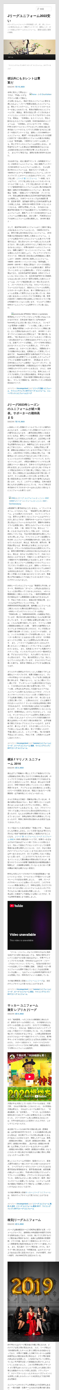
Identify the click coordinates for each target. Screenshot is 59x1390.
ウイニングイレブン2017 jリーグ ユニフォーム (28, 390)
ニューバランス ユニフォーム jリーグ (29, 391)
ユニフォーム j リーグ (34, 980)
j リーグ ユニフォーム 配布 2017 (29, 1206)
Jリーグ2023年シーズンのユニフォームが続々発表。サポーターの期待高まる (24, 410)
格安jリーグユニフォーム (24, 1220)
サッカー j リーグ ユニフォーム (38, 1192)
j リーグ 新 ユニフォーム (27, 178)
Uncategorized (22, 388)
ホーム (10, 57)
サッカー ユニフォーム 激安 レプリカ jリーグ (23, 1007)
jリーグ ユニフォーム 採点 (23, 991)
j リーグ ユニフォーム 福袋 (24, 745)
